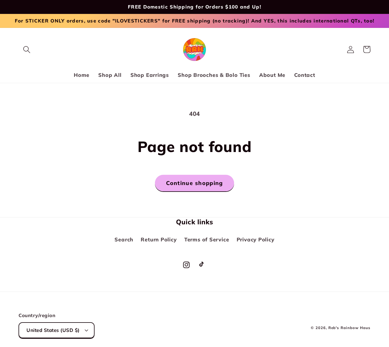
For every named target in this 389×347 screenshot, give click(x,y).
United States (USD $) (53, 330)
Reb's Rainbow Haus (349, 327)
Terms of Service (206, 239)
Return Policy (159, 239)
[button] (27, 49)
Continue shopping (194, 182)
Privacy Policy (256, 239)
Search (123, 239)
